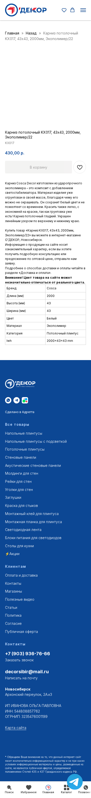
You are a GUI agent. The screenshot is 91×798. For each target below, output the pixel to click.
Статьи (11, 607)
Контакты (13, 583)
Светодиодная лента (23, 529)
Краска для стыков (21, 505)
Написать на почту (21, 678)
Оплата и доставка (21, 575)
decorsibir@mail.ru (27, 671)
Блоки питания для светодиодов (33, 538)
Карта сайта (15, 727)
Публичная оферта (21, 631)
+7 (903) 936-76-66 (27, 653)
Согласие (13, 623)
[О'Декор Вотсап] (8, 400)
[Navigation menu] (83, 10)
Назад (32, 33)
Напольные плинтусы (23, 433)
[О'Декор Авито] (25, 400)
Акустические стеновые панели (33, 465)
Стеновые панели (20, 457)
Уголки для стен (19, 489)
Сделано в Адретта (19, 412)
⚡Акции (12, 554)
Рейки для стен (18, 481)
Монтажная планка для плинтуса (33, 522)
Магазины (13, 591)
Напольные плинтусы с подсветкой (36, 441)
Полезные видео (19, 599)
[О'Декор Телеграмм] (16, 400)
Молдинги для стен (21, 473)
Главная (12, 33)
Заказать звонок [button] (19, 660)
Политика (13, 615)
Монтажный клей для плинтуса (32, 513)
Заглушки (13, 497)
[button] (64, 10)
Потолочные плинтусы (24, 449)
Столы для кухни (19, 546)
